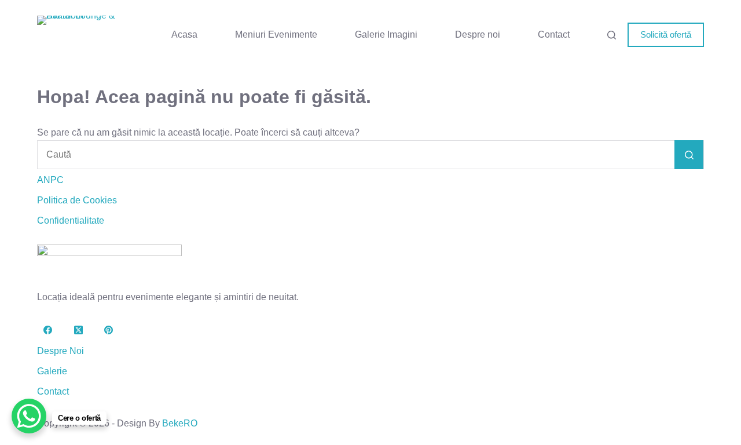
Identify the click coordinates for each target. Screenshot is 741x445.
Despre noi (477, 34)
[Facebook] (48, 330)
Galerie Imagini (386, 34)
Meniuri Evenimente (276, 34)
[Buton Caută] (688, 154)
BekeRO (179, 423)
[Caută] (611, 35)
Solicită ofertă (665, 34)
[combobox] (356, 154)
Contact (554, 34)
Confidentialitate (70, 220)
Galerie (52, 371)
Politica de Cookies (77, 200)
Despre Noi (60, 351)
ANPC (50, 180)
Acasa (184, 34)
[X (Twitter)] (79, 330)
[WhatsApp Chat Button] (29, 416)
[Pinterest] (109, 330)
